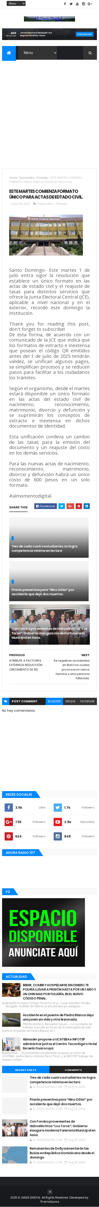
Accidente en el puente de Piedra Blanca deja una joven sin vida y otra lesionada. (58, 1017)
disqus (70, 701)
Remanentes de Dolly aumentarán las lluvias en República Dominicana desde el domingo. (62, 1153)
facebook (87, 701)
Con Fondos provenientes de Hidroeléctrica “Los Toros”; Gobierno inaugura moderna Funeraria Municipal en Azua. (49, 633)
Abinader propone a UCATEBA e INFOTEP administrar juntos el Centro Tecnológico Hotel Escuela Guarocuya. (60, 1044)
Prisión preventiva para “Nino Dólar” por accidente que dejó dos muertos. (43, 592)
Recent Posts (25, 1070)
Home (13, 178)
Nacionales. (27, 178)
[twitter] (71, 4)
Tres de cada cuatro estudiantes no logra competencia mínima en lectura (44, 548)
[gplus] (89, 4)
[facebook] (64, 4)
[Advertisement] (49, 111)
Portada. (42, 178)
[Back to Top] (49, 1191)
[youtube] (77, 4)
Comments (73, 1070)
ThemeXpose (49, 1202)
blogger (54, 701)
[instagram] (83, 4)
